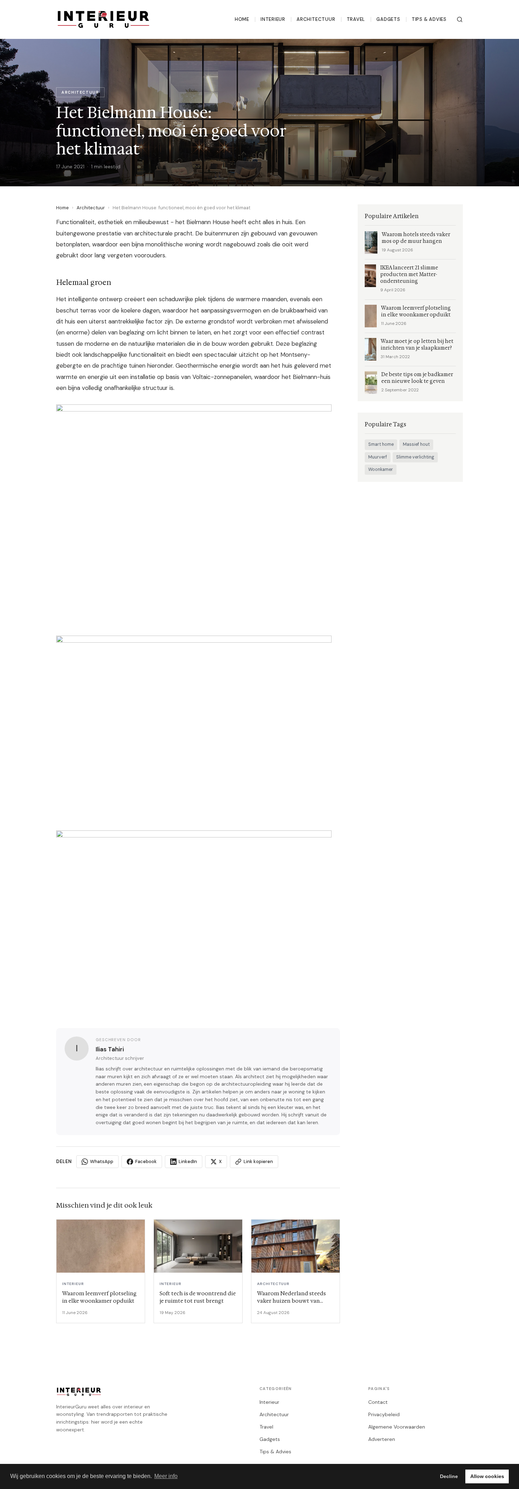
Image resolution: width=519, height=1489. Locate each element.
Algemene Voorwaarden (396, 1427)
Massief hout (416, 444)
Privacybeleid (384, 1414)
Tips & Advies (429, 19)
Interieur (273, 19)
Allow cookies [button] (487, 1476)
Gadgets (388, 19)
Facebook (146, 1161)
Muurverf (377, 457)
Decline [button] (449, 1476)
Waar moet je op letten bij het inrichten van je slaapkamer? (417, 344)
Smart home (381, 444)
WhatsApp (101, 1161)
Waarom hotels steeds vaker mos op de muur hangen (416, 238)
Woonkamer (380, 469)
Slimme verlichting (415, 457)
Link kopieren (258, 1161)
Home (242, 19)
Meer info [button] (166, 1476)
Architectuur (316, 19)
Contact (378, 1402)
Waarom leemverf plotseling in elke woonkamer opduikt (416, 311)
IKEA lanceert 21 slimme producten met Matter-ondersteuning (409, 274)
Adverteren (381, 1439)
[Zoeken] (460, 19)
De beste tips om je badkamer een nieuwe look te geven (417, 378)
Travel (356, 19)
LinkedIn (188, 1161)
